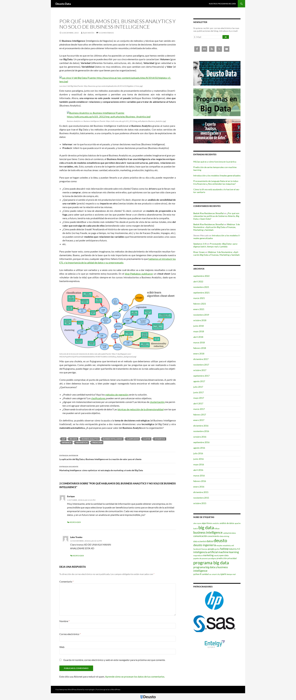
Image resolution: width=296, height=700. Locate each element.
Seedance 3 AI (200, 243)
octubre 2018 (199, 320)
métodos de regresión (117, 394)
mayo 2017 (198, 398)
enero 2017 (198, 420)
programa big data (211, 562)
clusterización (157, 401)
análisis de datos (227, 523)
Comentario (66, 581)
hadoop (224, 548)
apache (237, 523)
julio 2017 (198, 387)
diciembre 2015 (200, 492)
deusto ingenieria (204, 545)
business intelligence (112, 439)
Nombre (64, 621)
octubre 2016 (199, 436)
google (211, 549)
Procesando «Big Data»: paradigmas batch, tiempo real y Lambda (215, 245)
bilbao (217, 528)
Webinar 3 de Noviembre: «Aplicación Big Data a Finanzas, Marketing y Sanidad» (216, 227)
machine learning (228, 552)
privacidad (231, 558)
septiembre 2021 (201, 292)
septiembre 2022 (201, 276)
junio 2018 (198, 326)
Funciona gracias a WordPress (108, 689)
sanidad (205, 574)
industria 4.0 (234, 549)
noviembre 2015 (201, 497)
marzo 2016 (199, 475)
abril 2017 (198, 403)
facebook (197, 549)
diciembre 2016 (200, 425)
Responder (75, 522)
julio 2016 (198, 453)
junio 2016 (198, 459)
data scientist (199, 541)
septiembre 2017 (201, 375)
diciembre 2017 (200, 359)
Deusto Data (63, 3)
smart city (216, 574)
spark (223, 574)
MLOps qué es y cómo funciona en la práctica (214, 161)
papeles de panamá (200, 558)
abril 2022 (198, 281)
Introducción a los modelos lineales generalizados (216, 175)
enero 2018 (198, 353)
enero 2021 (198, 309)
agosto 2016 (199, 447)
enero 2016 (198, 486)
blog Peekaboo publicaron (139, 273)
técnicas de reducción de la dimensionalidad (140, 409)
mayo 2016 (198, 464)
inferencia (67, 443)
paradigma (212, 558)
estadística (160, 439)
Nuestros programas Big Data (222, 4)
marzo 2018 (199, 342)
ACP (63, 439)
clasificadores (98, 398)
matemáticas (82, 443)
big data (73, 439)
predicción (97, 443)
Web (61, 646)
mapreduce (198, 555)
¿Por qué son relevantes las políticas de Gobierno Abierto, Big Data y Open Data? (216, 216)
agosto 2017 (199, 381)
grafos (217, 549)
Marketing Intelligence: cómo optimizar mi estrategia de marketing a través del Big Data (101, 468)
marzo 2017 (199, 409)
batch (195, 528)
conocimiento (213, 536)
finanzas (204, 549)
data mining (224, 536)
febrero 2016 (199, 481)
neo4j (216, 555)
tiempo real (231, 574)
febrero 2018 (199, 348)
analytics (215, 523)
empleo (219, 545)
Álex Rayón (88, 33)
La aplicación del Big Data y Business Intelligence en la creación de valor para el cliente (100, 457)
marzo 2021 (199, 298)
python (196, 574)
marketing (208, 555)
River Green (199, 252)
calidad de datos (229, 533)
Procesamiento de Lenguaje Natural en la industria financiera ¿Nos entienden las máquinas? (216, 182)
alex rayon (197, 523)
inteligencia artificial (205, 552)
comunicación (200, 536)
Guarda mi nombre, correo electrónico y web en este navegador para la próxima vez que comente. (114, 659)
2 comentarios (106, 33)
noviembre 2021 (201, 287)
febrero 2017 (199, 414)
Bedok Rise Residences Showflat (208, 213)
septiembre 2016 (201, 442)
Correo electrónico (70, 634)
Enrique (71, 496)
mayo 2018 (198, 331)
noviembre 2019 (201, 314)
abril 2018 (198, 337)
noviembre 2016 (201, 431)
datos (209, 541)
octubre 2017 (199, 370)
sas (210, 574)
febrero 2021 (199, 303)
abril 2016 (198, 470)
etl (233, 545)
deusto (220, 540)
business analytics (90, 439)
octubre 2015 (199, 503)
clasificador (133, 439)
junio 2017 (198, 392)
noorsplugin (90, 689)
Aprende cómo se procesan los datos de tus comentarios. (135, 676)
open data (223, 555)
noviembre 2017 (201, 364)
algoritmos (207, 523)
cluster (146, 439)
